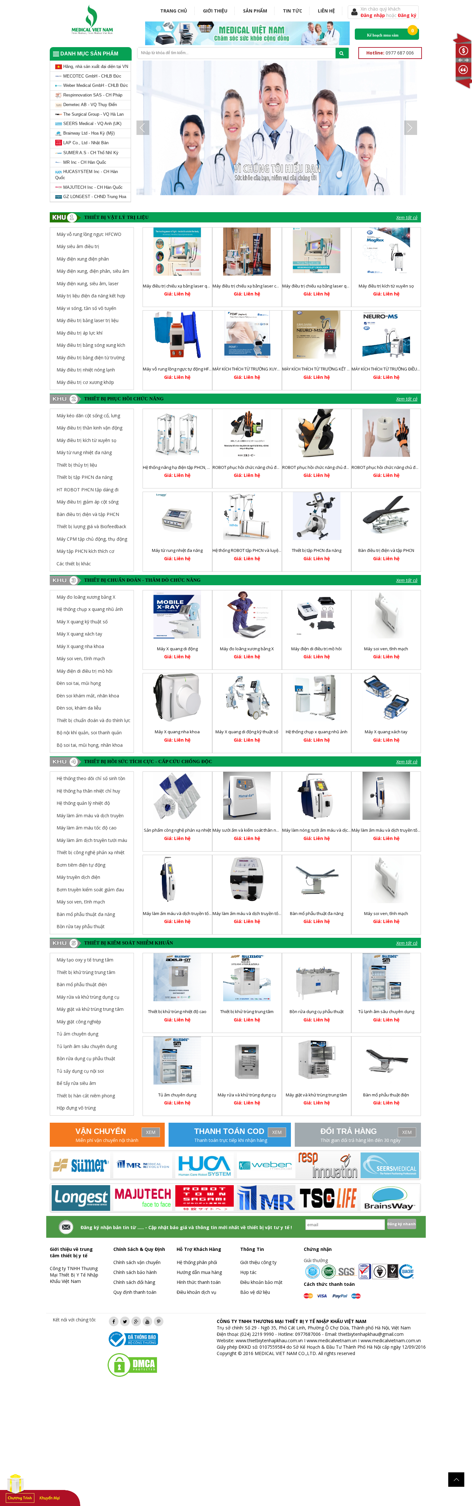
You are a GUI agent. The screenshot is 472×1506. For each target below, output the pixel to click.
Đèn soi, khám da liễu (79, 708)
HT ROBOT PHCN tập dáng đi (87, 490)
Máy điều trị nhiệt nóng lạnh (86, 370)
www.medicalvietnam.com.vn (391, 1340)
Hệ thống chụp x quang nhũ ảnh (90, 609)
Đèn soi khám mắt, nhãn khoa (88, 696)
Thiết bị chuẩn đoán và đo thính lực (93, 720)
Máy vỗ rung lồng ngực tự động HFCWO (180, 369)
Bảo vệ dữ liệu (255, 1292)
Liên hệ (326, 11)
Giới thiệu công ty (258, 1262)
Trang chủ (173, 11)
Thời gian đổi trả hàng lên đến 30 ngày (360, 1140)
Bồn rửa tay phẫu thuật (81, 926)
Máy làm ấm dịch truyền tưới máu (92, 840)
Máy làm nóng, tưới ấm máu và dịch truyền (323, 830)
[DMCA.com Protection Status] (132, 1364)
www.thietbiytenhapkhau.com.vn (269, 1340)
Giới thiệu (215, 11)
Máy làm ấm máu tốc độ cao (87, 828)
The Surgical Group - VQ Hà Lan (93, 114)
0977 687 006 (390, 53)
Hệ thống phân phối (197, 1262)
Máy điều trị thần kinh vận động (89, 428)
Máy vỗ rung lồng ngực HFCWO (89, 234)
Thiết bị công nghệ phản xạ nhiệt (91, 852)
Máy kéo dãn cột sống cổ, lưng (88, 415)
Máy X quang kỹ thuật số (82, 622)
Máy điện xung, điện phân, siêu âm (93, 271)
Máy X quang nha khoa (80, 646)
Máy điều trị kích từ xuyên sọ (386, 286)
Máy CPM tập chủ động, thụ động (92, 539)
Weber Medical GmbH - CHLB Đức (95, 85)
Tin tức (292, 11)
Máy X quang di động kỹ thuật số (246, 732)
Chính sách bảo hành (135, 1272)
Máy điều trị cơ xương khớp (85, 382)
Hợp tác (248, 1272)
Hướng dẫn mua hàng (199, 1272)
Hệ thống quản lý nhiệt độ (83, 803)
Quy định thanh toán (134, 1292)
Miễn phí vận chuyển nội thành (106, 1140)
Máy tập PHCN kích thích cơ (85, 551)
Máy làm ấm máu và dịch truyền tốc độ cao (253, 913)
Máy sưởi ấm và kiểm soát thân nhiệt (248, 830)
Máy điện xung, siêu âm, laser (87, 283)
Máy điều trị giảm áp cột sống (87, 502)
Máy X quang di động (177, 649)
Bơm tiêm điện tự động (81, 865)
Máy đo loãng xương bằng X (86, 597)
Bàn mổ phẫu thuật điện (386, 1095)
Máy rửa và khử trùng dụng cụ (247, 1095)
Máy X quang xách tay (79, 634)
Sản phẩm (255, 11)
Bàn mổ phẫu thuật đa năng (86, 914)
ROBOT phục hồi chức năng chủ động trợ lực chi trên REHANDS (411, 467)
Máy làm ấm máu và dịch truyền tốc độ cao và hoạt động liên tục (204, 913)
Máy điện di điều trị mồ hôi (84, 671)
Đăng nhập (373, 15)
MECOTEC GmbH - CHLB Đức (91, 76)
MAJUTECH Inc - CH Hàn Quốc (92, 187)
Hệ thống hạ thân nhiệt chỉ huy (88, 791)
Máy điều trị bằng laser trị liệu (87, 320)
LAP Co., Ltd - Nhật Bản (85, 142)
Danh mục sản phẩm (88, 53)
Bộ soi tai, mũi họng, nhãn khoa (90, 745)
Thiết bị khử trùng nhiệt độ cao (177, 1011)
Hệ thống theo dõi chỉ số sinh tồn (91, 778)
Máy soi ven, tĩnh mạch (81, 658)
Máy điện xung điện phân (83, 259)
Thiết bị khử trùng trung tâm (247, 1011)
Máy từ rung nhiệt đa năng (84, 452)
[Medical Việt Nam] (92, 18)
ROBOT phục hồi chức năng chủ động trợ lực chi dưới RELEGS (340, 467)
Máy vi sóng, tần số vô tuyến (86, 308)
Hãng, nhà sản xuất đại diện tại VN (95, 66)
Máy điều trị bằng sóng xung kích (91, 345)
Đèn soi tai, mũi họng (79, 683)
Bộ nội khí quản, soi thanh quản (89, 732)
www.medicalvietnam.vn (332, 1340)
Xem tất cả (406, 217)
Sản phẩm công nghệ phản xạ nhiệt (177, 830)
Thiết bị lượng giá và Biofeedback (91, 526)
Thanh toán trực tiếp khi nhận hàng (230, 1140)
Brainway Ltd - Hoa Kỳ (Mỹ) (88, 133)
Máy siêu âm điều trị (78, 246)
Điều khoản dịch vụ (196, 1292)
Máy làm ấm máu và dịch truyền (90, 815)
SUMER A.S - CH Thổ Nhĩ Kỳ (90, 152)
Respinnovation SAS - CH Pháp (92, 95)
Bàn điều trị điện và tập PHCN (88, 514)
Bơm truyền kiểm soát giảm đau (90, 889)
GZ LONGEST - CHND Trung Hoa (94, 196)
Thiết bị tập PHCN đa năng (84, 477)
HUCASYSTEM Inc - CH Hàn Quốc (86, 174)
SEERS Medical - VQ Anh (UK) (91, 123)
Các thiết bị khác (74, 564)
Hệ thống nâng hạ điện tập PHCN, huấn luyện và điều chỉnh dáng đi (207, 467)
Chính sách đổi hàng (134, 1282)
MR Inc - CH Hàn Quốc (84, 162)
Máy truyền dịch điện (78, 877)
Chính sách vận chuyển (137, 1262)
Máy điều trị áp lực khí (79, 333)
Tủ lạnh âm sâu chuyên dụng (386, 1011)
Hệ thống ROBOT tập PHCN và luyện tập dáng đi (258, 550)
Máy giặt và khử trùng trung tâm (316, 1095)
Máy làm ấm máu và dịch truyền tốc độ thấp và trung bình (407, 830)
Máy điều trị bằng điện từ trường (91, 357)
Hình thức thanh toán (199, 1282)
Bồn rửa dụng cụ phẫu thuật (317, 1011)
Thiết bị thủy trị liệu (77, 465)
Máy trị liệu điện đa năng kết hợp (91, 296)
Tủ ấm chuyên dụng (177, 1095)
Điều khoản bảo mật (261, 1282)
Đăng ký (407, 15)
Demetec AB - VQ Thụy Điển (89, 104)
